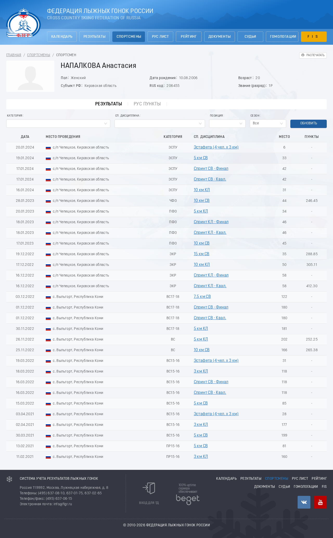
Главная (13, 55)
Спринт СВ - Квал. (210, 179)
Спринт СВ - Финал (211, 169)
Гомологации (283, 37)
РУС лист (160, 37)
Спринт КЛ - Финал (211, 222)
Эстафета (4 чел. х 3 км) (216, 147)
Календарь (62, 37)
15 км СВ (201, 254)
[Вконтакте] (304, 502)
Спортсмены (129, 37)
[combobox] (58, 123)
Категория (14, 115)
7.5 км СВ (202, 297)
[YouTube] (320, 502)
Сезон (255, 115)
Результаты (95, 37)
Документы (219, 37)
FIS (314, 37)
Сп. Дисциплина (127, 115)
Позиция (216, 115)
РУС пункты (147, 104)
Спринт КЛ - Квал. (210, 233)
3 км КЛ (201, 371)
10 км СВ (202, 201)
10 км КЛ (202, 190)
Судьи (250, 37)
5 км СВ (201, 158)
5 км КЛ (201, 211)
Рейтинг (189, 37)
